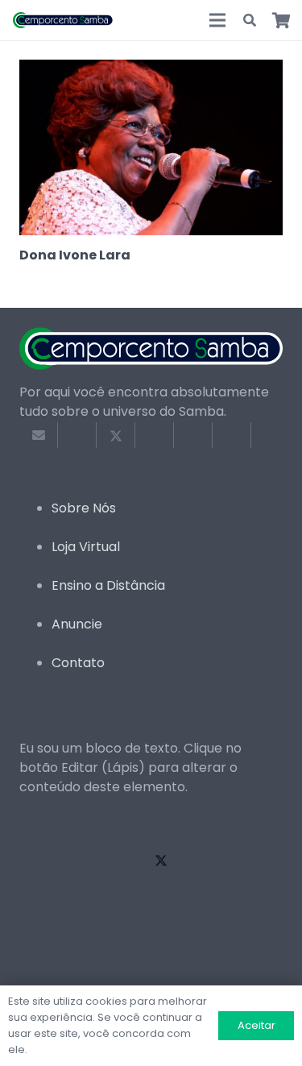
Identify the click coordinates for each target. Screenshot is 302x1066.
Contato (78, 662)
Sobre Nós (84, 508)
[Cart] (282, 20)
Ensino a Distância (108, 585)
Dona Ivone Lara (74, 255)
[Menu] (217, 20)
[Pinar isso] (193, 435)
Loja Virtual (86, 546)
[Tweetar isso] (116, 435)
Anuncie (77, 624)
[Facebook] (35, 860)
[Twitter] (161, 860)
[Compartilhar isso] (77, 435)
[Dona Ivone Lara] (151, 69)
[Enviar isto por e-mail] (38, 435)
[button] (250, 20)
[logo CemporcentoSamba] (63, 20)
